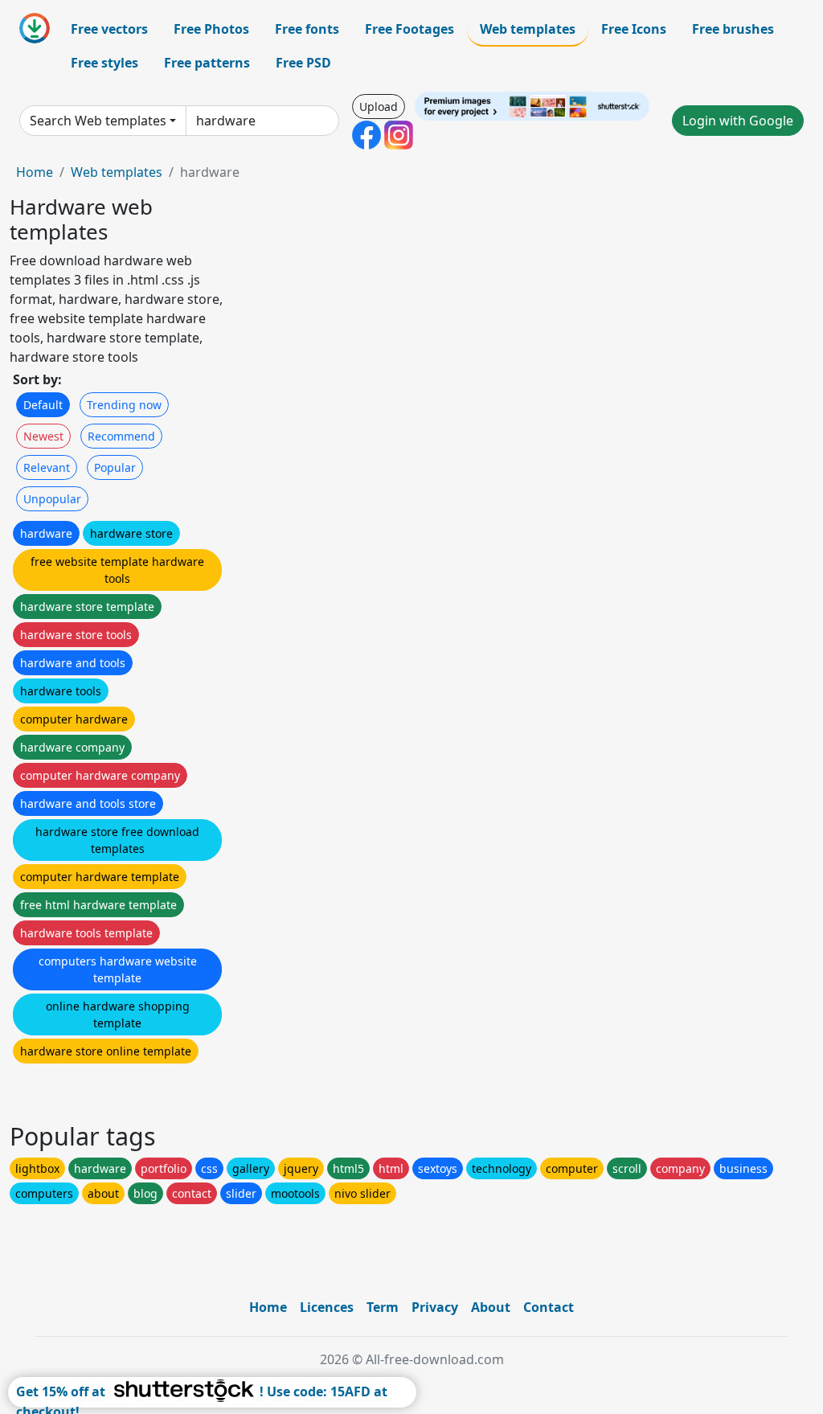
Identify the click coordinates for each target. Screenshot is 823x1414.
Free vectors (109, 29)
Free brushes (733, 29)
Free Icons (633, 29)
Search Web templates (98, 120)
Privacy (435, 1307)
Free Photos (211, 29)
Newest (43, 436)
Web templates (527, 29)
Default (43, 404)
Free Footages (409, 29)
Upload (378, 106)
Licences (327, 1307)
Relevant (46, 467)
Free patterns (207, 63)
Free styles (104, 63)
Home (34, 172)
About (490, 1307)
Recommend (121, 436)
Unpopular (52, 498)
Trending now (124, 404)
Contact (548, 1307)
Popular (115, 467)
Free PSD (303, 63)
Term (382, 1307)
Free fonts (307, 29)
